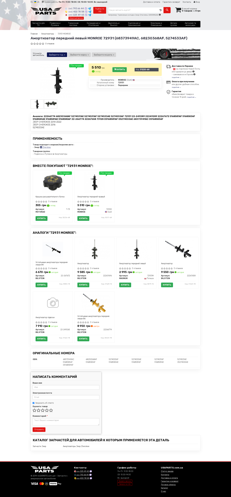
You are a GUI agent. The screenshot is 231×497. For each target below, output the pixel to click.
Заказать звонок (125, 481)
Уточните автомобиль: (38, 54)
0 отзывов (49, 44)
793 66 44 (76, 8)
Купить (120, 69)
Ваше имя (37, 383)
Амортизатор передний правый (91, 197)
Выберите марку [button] (78, 54)
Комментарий (40, 416)
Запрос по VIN (124, 484)
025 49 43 (76, 14)
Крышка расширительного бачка (50, 197)
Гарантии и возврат (169, 481)
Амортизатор (83, 263)
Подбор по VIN (99, 10)
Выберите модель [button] (103, 54)
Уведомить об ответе (44, 403)
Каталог (164, 488)
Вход (197, 2)
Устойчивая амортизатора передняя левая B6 (93, 317)
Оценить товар (40, 406)
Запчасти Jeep (39, 446)
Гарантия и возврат (171, 2)
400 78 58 (76, 11)
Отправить (39, 429)
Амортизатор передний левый (132, 263)
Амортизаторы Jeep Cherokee (76, 446)
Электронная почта (42, 393)
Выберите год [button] (56, 54)
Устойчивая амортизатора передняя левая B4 (52, 263)
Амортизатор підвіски (45, 317)
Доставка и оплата (151, 2)
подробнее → (176, 77)
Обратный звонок (76, 18)
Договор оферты (168, 485)
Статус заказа (167, 471)
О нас (163, 491)
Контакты (187, 2)
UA (37, 2)
